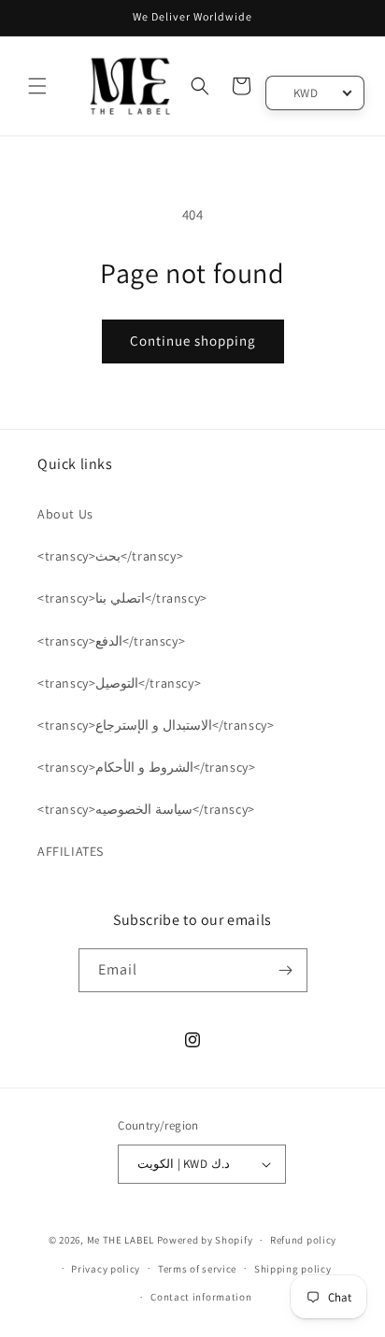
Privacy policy (105, 1268)
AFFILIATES (70, 851)
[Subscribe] (286, 970)
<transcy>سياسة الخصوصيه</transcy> (146, 809)
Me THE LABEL (120, 1239)
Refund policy (303, 1239)
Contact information (200, 1296)
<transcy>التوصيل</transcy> (119, 683)
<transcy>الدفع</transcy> (111, 641)
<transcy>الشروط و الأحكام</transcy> (146, 767)
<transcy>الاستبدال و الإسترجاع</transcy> (155, 725)
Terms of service (197, 1268)
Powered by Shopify (205, 1239)
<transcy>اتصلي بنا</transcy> (122, 598)
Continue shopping (193, 340)
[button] (37, 86)
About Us (65, 513)
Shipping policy (293, 1268)
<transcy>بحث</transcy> (110, 556)
